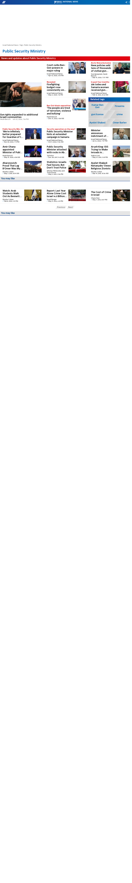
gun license (97, 114)
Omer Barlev (120, 123)
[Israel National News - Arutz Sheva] (66, 2)
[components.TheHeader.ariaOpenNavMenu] (21, 2)
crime (120, 114)
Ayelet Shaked (97, 123)
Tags (21, 45)
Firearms (119, 106)
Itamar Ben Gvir (97, 106)
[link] (21, 94)
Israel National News (10, 45)
